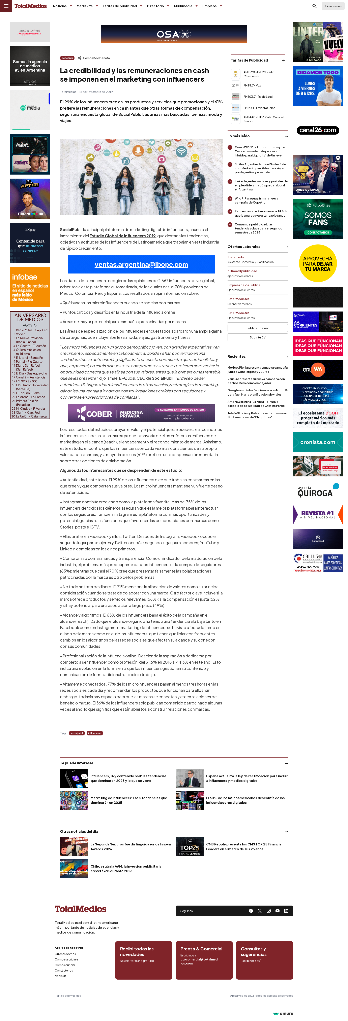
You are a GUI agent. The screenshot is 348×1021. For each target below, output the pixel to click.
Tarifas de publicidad (120, 6)
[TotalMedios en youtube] (278, 911)
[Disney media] (30, 154)
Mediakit (60, 976)
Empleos (209, 6)
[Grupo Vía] (318, 370)
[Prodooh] (318, 418)
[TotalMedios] (87, 910)
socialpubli (76, 733)
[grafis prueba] (30, 32)
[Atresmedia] (318, 175)
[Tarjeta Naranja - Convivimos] (318, 515)
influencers (95, 733)
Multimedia (183, 6)
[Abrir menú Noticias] (71, 6)
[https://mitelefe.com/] (30, 199)
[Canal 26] (318, 130)
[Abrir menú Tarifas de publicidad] (141, 6)
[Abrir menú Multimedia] (196, 6)
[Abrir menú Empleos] (221, 6)
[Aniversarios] (30, 365)
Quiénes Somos (65, 954)
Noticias (60, 6)
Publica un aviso (257, 328)
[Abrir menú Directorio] (168, 6)
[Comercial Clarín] (318, 466)
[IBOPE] (141, 264)
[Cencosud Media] (30, 110)
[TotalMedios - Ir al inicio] (30, 6)
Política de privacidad (68, 995)
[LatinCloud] (318, 539)
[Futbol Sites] (318, 219)
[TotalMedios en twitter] (260, 911)
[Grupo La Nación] (30, 243)
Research (67, 58)
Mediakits (85, 6)
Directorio (155, 6)
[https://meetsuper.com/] (318, 346)
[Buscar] (315, 6)
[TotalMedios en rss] (286, 911)
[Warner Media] (318, 42)
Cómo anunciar (65, 965)
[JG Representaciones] (318, 263)
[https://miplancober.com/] (141, 413)
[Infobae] (30, 287)
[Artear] (318, 394)
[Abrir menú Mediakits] (96, 6)
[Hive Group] (318, 297)
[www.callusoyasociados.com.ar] (318, 563)
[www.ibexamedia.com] (318, 322)
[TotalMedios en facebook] (251, 911)
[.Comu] (318, 86)
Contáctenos (64, 970)
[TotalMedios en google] (269, 911)
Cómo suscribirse (66, 959)
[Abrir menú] (6, 6)
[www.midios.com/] (30, 66)
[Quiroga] (318, 490)
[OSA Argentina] (174, 34)
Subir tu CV (258, 337)
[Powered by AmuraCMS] (283, 1014)
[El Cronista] (318, 442)
